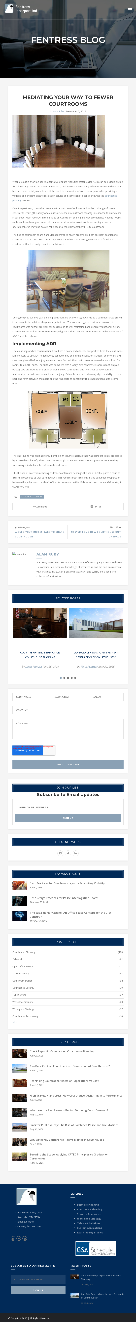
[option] (40, 640)
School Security (20, 973)
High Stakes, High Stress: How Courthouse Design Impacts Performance (76, 1095)
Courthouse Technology (25, 1016)
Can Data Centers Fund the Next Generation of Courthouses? (70, 1066)
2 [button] (64, 678)
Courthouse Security (23, 987)
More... (16, 1022)
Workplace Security (22, 1002)
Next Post (115, 527)
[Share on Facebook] (92, 506)
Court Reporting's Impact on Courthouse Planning (62, 1051)
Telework (17, 959)
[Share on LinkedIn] (100, 506)
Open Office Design (23, 966)
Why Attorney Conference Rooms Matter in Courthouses (67, 1140)
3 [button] (68, 678)
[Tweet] (96, 506)
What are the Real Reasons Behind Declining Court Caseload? (69, 1110)
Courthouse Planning (32, 497)
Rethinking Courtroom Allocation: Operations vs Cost (64, 1081)
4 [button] (72, 678)
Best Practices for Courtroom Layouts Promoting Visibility (67, 883)
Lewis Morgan (33, 666)
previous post (22, 527)
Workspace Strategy (23, 1009)
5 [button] (75, 678)
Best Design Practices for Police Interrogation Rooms (64, 898)
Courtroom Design (22, 980)
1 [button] (61, 678)
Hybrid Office (19, 994)
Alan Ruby (58, 111)
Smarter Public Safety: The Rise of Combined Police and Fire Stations (74, 1125)
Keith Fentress (89, 666)
